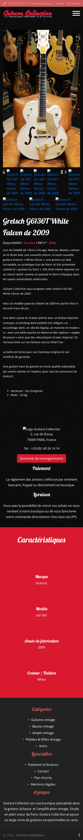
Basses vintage (43, 726)
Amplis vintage (43, 733)
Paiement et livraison (43, 765)
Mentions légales (43, 784)
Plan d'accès (73, 3)
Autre (43, 746)
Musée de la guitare (42, 3)
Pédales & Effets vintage (43, 739)
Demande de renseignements (41, 458)
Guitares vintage (43, 720)
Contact (60, 3)
